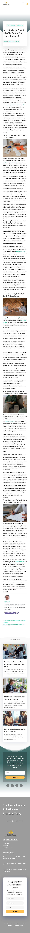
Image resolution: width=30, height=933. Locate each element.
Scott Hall (8, 41)
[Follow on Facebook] (7, 785)
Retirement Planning (15, 25)
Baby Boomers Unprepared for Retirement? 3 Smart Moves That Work (14, 664)
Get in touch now (11, 588)
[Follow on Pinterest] (16, 785)
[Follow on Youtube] (21, 785)
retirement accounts (20, 251)
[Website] (15, 613)
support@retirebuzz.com (14, 821)
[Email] (18, 613)
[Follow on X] (12, 785)
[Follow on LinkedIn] (17, 825)
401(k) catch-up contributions (9, 162)
